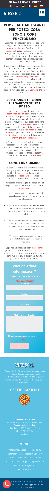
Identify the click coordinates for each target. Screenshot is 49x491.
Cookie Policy (29, 487)
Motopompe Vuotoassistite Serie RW (24, 457)
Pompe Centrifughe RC (24, 465)
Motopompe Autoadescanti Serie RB (24, 450)
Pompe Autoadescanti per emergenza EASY (24, 461)
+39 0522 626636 (26, 431)
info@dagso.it (24, 434)
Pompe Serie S (24, 469)
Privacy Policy (20, 487)
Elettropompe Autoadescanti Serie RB (24, 453)
